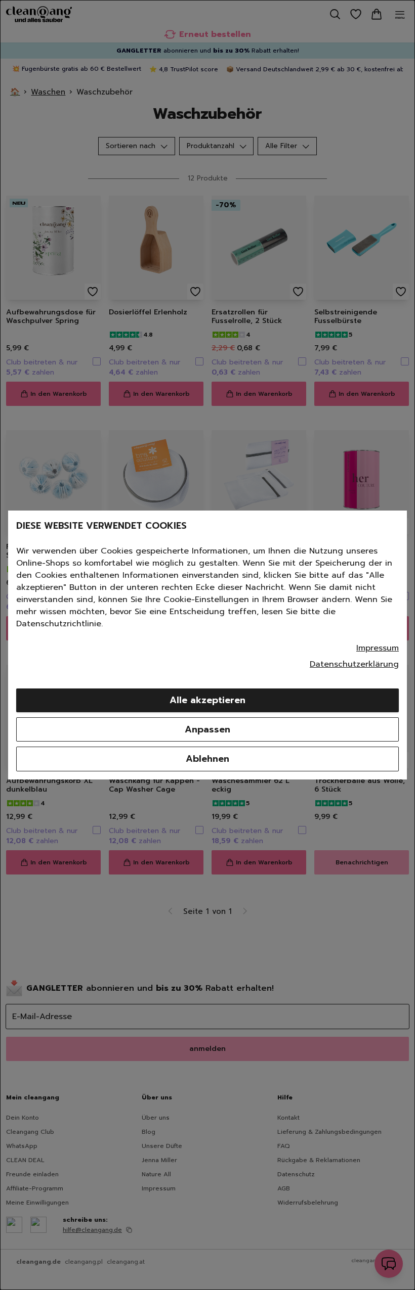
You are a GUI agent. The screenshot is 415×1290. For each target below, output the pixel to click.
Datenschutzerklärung (354, 664)
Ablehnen (207, 759)
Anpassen (207, 729)
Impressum (377, 648)
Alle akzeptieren (207, 700)
